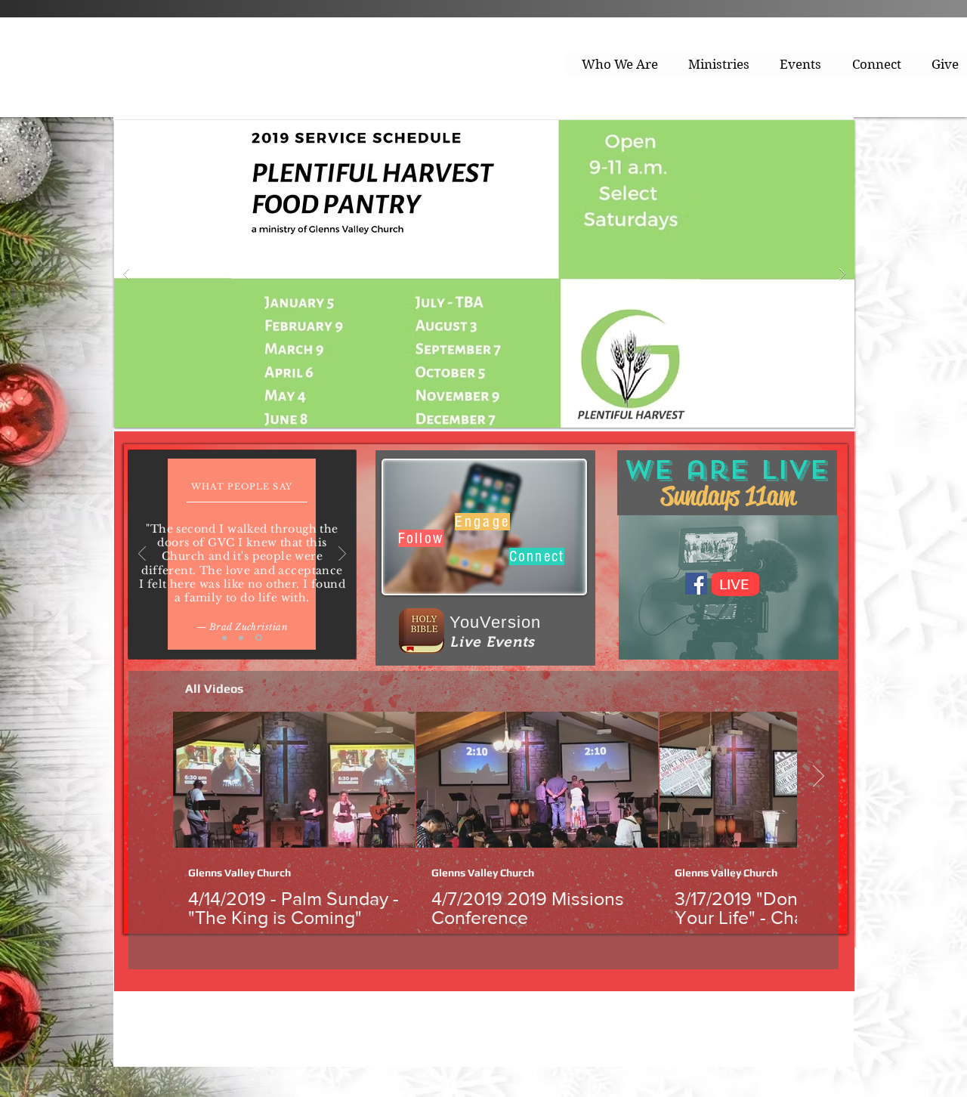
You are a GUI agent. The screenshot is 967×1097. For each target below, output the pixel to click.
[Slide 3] (258, 638)
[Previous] (142, 555)
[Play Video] (294, 780)
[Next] (342, 555)
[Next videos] (818, 777)
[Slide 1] (224, 637)
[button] (620, 64)
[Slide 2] (241, 637)
